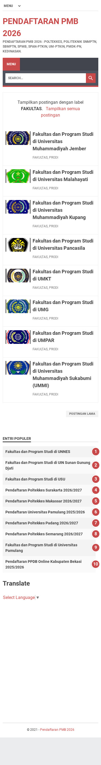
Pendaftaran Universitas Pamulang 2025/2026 (45, 512)
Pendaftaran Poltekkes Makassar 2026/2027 (43, 501)
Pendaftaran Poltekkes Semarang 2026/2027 (44, 534)
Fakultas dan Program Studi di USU (35, 479)
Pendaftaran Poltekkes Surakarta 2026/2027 (43, 490)
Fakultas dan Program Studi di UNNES (37, 451)
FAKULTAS (40, 157)
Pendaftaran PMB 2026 (57, 730)
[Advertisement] (50, 656)
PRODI (53, 157)
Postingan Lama (82, 414)
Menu (11, 64)
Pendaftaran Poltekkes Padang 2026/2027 (41, 523)
